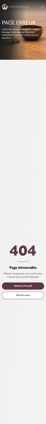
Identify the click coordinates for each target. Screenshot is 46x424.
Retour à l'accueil (23, 286)
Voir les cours (23, 295)
